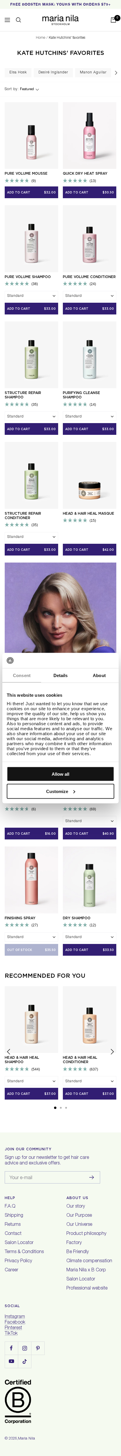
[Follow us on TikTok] (24, 1361)
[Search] (18, 20)
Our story (75, 1206)
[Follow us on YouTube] (11, 1361)
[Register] (91, 1177)
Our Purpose (79, 1215)
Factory (74, 1243)
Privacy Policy (18, 1261)
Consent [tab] (22, 675)
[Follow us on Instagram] (24, 1348)
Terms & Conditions (24, 1252)
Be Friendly (77, 1252)
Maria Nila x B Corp (86, 1270)
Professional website (86, 1288)
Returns (13, 1225)
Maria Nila (26, 1439)
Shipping (14, 1215)
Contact (13, 1234)
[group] (18, 73)
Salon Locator (19, 1243)
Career (11, 1270)
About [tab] (99, 675)
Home (40, 38)
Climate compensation (89, 1261)
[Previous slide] (9, 1053)
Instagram (15, 1317)
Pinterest (13, 1328)
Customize (57, 791)
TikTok (11, 1334)
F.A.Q (10, 1206)
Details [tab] (60, 675)
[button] (55, 1108)
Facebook (15, 1322)
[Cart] (113, 20)
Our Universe (79, 1225)
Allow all (60, 774)
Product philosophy (86, 1234)
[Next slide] (116, 73)
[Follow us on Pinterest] (37, 1348)
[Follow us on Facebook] (11, 1348)
